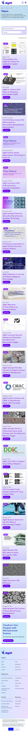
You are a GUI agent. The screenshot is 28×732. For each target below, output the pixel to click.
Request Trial (18, 669)
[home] (6, 3)
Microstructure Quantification (4, 711)
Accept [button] (11, 729)
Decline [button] (17, 729)
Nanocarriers (18, 683)
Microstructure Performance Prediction (6, 707)
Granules (3, 692)
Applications (18, 664)
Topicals (17, 685)
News (2, 664)
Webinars (17, 706)
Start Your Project (8, 640)
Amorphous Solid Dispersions (5, 689)
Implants (17, 680)
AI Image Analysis (5, 703)
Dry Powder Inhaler (19, 688)
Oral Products (4, 680)
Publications (18, 703)
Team (16, 661)
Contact (3, 669)
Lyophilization (18, 678)
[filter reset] (24, 32)
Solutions (3, 667)
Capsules (3, 685)
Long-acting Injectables (6, 678)
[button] (22, 2)
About (2, 661)
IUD (2, 683)
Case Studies (18, 701)
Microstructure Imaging (6, 701)
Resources (17, 667)
